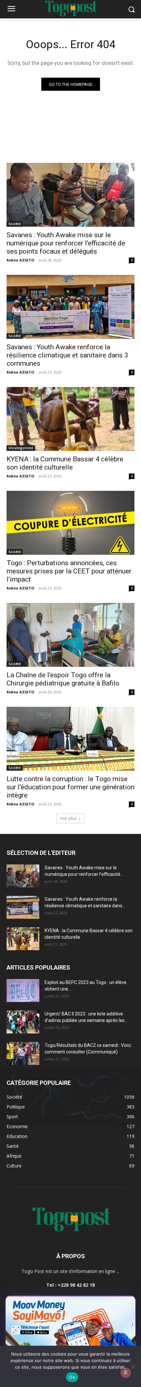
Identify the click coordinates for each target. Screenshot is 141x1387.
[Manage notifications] (125, 1372)
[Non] (133, 1366)
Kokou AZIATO (20, 260)
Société (15, 224)
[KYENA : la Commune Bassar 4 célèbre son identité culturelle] (70, 419)
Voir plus (68, 818)
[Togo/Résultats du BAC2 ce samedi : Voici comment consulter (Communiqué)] (23, 1053)
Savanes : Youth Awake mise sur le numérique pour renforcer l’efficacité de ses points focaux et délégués (66, 243)
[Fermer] (127, 1302)
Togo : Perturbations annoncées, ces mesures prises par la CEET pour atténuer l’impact (69, 571)
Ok (72, 1377)
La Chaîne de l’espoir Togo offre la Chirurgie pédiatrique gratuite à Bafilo (63, 679)
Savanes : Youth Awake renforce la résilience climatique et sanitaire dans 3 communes (67, 355)
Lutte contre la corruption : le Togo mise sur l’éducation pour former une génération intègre (70, 787)
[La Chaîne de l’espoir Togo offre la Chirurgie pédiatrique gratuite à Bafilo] (70, 635)
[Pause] (104, 1302)
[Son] (115, 1302)
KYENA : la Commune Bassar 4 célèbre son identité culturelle (65, 463)
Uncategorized (21, 448)
